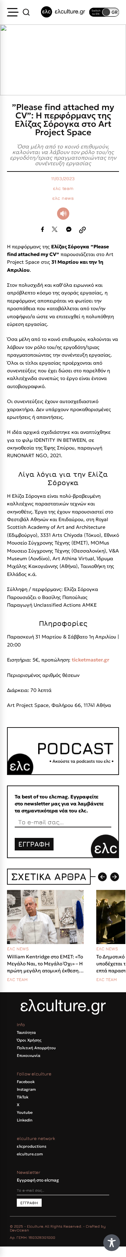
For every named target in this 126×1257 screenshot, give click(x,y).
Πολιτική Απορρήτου (36, 1047)
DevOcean (19, 1230)
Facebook (26, 1081)
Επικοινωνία (28, 1055)
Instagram (26, 1089)
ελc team (63, 188)
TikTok (22, 1097)
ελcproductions (31, 1146)
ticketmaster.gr (90, 660)
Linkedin (25, 1120)
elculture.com (30, 1154)
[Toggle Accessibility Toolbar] (112, 1243)
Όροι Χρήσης (29, 1040)
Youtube (25, 1112)
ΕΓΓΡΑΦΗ (34, 844)
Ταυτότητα (26, 1032)
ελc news (63, 198)
